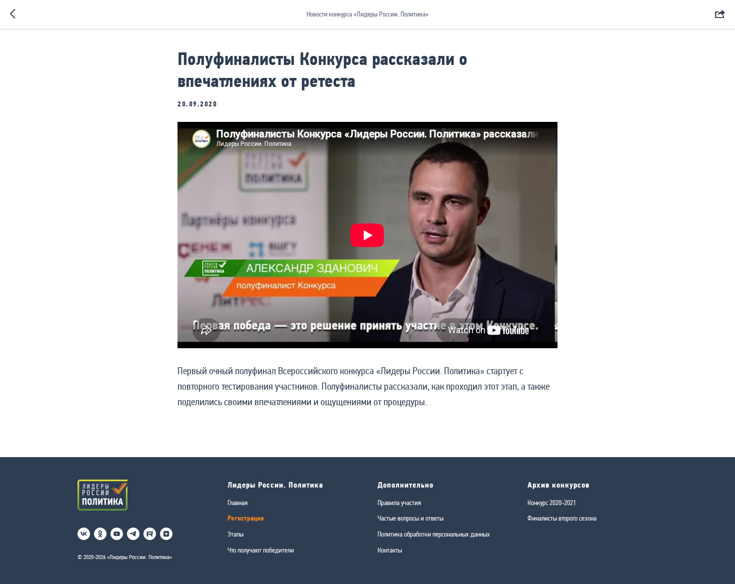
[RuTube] (150, 534)
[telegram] (133, 534)
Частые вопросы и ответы (411, 518)
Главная (238, 503)
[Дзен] (166, 534)
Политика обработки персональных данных (434, 534)
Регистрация (246, 518)
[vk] (84, 534)
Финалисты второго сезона (562, 518)
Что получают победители (261, 550)
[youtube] (116, 534)
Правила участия (399, 503)
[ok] (100, 534)
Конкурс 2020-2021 (552, 503)
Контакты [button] (390, 550)
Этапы (236, 534)
